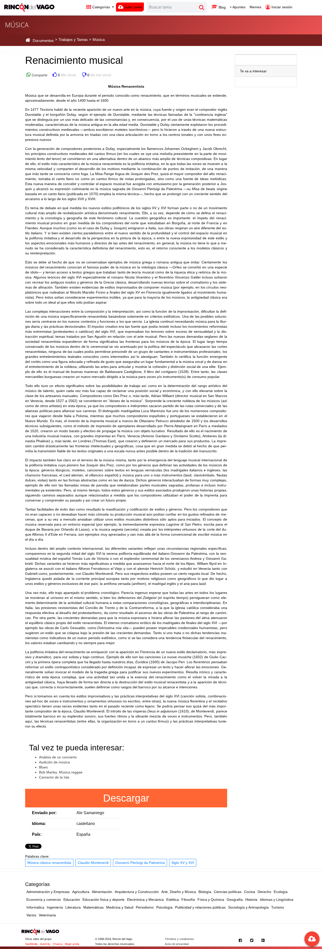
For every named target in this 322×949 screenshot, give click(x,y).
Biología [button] (204, 892)
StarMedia (31, 943)
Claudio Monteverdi (93, 863)
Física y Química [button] (210, 900)
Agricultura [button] (80, 892)
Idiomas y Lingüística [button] (276, 900)
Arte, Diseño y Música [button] (178, 892)
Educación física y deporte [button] (104, 900)
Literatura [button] (73, 907)
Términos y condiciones (179, 938)
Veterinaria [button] (47, 915)
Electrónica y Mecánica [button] (145, 900)
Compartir (39, 75)
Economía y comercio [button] (43, 900)
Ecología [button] (281, 892)
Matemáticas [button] (93, 907)
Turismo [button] (277, 907)
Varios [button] (31, 915)
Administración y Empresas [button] (48, 892)
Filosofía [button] (188, 900)
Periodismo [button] (145, 907)
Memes (255, 7)
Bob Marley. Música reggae (61, 772)
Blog (222, 7)
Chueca (57, 943)
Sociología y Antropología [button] (248, 907)
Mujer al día (72, 943)
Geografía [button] (235, 900)
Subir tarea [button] (132, 7)
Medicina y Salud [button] (119, 907)
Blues (43, 767)
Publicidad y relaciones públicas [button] (200, 907)
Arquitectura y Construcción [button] (137, 892)
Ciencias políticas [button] (228, 892)
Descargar (126, 798)
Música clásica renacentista (49, 863)
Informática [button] (35, 907)
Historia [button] (251, 900)
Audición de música (54, 762)
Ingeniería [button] (55, 907)
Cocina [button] (249, 892)
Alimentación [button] (102, 892)
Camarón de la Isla (54, 777)
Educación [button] (71, 900)
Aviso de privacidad (177, 943)
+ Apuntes (238, 7)
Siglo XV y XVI (182, 863)
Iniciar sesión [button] (281, 7)
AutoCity (45, 943)
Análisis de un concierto (58, 757)
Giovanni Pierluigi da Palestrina (140, 863)
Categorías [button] (101, 7)
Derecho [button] (264, 892)
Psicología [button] (164, 907)
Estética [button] (172, 900)
